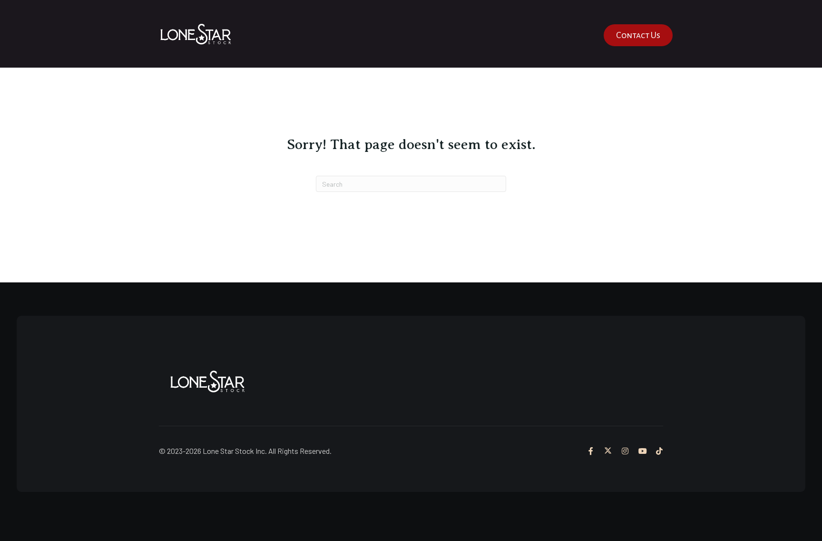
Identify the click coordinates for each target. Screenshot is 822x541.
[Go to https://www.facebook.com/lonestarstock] (591, 450)
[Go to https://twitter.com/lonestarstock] (608, 450)
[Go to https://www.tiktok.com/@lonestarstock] (659, 450)
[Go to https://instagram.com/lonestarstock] (625, 450)
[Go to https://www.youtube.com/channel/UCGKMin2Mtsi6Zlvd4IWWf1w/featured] (642, 450)
